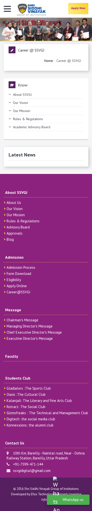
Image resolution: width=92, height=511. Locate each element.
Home (48, 60)
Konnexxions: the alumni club (30, 425)
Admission (14, 257)
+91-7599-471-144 (27, 464)
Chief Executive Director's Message (34, 332)
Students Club (17, 378)
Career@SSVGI (18, 292)
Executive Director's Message (30, 338)
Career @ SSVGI (68, 60)
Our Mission (21, 111)
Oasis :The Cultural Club (26, 394)
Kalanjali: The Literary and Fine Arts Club (39, 400)
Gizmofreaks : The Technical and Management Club (47, 413)
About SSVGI (22, 94)
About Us (14, 202)
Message (13, 309)
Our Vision (20, 102)
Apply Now (78, 8)
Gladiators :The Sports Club (29, 388)
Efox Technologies (44, 494)
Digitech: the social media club (31, 419)
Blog (10, 239)
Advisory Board (18, 227)
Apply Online (17, 286)
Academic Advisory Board (31, 127)
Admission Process (21, 267)
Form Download (19, 273)
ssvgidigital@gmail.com (31, 470)
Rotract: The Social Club (26, 406)
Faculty (11, 356)
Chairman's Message (22, 320)
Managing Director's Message (30, 326)
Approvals (15, 233)
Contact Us (14, 442)
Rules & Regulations (28, 119)
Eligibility (14, 279)
